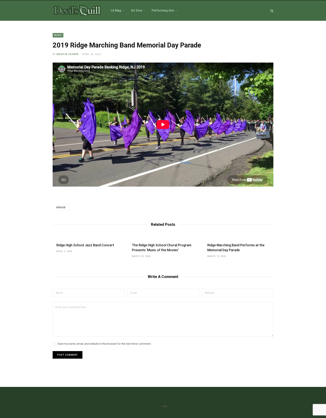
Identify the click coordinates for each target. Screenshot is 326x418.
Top (164, 406)
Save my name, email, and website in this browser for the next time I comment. (104, 343)
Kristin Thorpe (68, 54)
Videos (61, 207)
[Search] (271, 10)
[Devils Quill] (77, 11)
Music (58, 35)
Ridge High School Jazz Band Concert (85, 245)
